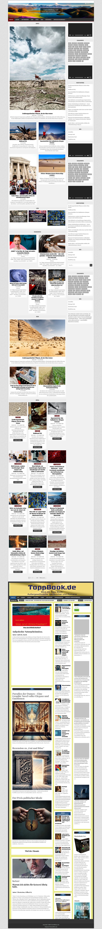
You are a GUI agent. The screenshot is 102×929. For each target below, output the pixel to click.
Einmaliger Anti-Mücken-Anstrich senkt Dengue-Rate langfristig (57, 553)
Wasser (80, 59)
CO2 (73, 46)
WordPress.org (71, 139)
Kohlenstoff (71, 52)
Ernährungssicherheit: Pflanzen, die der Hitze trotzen (37, 113)
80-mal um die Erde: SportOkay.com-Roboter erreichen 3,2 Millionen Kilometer (37, 298)
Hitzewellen (76, 48)
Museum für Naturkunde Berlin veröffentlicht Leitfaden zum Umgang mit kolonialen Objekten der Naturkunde (56, 225)
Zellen (74, 61)
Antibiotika (74, 43)
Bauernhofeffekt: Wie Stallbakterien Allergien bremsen (52, 142)
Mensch (76, 54)
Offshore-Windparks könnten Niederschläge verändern (52, 174)
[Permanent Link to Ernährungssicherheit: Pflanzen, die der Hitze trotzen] (37, 68)
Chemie (70, 46)
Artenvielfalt (80, 43)
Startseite (11, 19)
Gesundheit (71, 48)
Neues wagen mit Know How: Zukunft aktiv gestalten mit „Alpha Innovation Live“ (57, 283)
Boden (86, 45)
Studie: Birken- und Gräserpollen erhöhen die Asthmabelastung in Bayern (23, 196)
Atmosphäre (86, 43)
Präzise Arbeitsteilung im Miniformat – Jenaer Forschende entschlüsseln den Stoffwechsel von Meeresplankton (18, 217)
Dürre (76, 46)
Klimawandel (85, 50)
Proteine (77, 57)
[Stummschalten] (88, 35)
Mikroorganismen (82, 54)
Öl (82, 61)
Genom (89, 46)
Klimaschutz (79, 50)
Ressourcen (83, 57)
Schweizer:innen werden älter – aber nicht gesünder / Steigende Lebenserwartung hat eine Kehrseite (52, 255)
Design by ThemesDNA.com (51, 926)
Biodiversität (81, 45)
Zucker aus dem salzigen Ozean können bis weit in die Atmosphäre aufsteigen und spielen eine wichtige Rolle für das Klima (23, 387)
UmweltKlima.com (51, 9)
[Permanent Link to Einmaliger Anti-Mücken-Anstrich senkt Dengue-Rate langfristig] (57, 541)
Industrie (70, 50)
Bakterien (70, 45)
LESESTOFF (17, 19)
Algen (70, 43)
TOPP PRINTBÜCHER (25, 19)
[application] (80, 30)
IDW (81, 48)
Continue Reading (18, 440)
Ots (74, 57)
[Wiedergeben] (70, 35)
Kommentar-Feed (72, 136)
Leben (32, 19)
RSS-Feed (34, 115)
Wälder (70, 61)
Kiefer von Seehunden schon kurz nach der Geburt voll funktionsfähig (37, 223)
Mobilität (89, 54)
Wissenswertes (48, 19)
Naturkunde (78, 55)
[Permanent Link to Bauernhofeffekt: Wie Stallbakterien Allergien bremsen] (52, 131)
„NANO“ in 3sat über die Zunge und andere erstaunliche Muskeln (23, 252)
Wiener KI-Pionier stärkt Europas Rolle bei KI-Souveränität (18, 284)
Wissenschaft (85, 59)
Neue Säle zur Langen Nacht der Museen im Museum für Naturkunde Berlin (37, 513)
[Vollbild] (90, 35)
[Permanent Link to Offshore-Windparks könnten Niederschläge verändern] (52, 163)
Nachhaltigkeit (71, 55)
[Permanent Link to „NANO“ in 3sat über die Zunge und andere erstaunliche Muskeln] (23, 242)
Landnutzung (77, 52)
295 (37, 577)
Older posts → (43, 577)
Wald (76, 59)
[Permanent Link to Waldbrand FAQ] (23, 131)
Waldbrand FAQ (23, 141)
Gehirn (84, 46)
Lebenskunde (18, 463)
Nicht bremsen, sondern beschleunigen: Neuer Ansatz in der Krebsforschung (18, 468)
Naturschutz (84, 55)
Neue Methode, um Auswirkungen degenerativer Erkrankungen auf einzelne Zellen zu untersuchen (37, 468)
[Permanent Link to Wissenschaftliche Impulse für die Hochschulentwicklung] (52, 376)
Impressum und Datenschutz (59, 19)
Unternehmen (71, 59)
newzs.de (70, 57)
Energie (80, 46)
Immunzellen (85, 48)
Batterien (75, 45)
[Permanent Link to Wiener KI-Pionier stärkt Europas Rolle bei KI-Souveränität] (18, 275)
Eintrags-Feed (71, 134)
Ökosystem (79, 61)
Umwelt (37, 19)
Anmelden (70, 132)
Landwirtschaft (84, 52)
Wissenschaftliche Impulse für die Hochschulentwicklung (52, 386)
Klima (42, 19)
